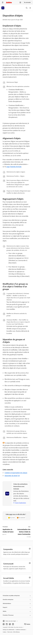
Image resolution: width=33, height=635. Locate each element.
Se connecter (27, 2)
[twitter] (10, 624)
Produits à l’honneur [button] (8, 615)
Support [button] (5, 607)
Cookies (4, 632)
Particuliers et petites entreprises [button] (11, 595)
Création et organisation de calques (16, 473)
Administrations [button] (7, 603)
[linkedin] (13, 624)
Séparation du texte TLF (12, 476)
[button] (20, 2)
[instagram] (7, 624)
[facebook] (4, 624)
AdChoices (17, 632)
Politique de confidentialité (8, 629)
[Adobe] (8, 2)
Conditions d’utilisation (20, 629)
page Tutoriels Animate (14, 167)
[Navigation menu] (2, 2)
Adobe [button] (4, 611)
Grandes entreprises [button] (8, 599)
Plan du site (9, 632)
